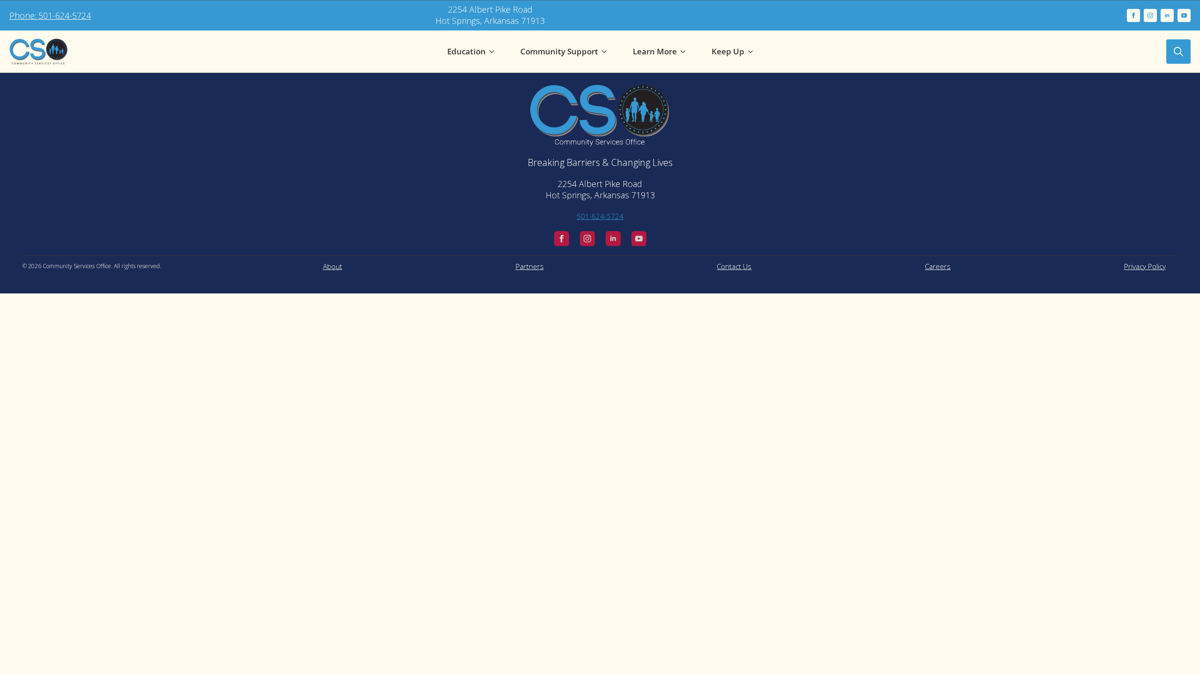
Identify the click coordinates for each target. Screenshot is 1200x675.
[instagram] (1150, 15)
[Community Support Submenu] (606, 51)
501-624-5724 (600, 216)
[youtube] (1184, 15)
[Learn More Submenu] (685, 51)
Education (466, 51)
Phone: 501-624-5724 (50, 15)
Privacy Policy (1145, 266)
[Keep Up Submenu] (752, 51)
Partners (530, 266)
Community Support (559, 51)
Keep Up (728, 51)
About (332, 266)
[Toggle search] (1178, 51)
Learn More (655, 51)
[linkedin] (1167, 15)
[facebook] (1133, 15)
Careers (938, 266)
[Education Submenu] (494, 51)
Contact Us (734, 266)
